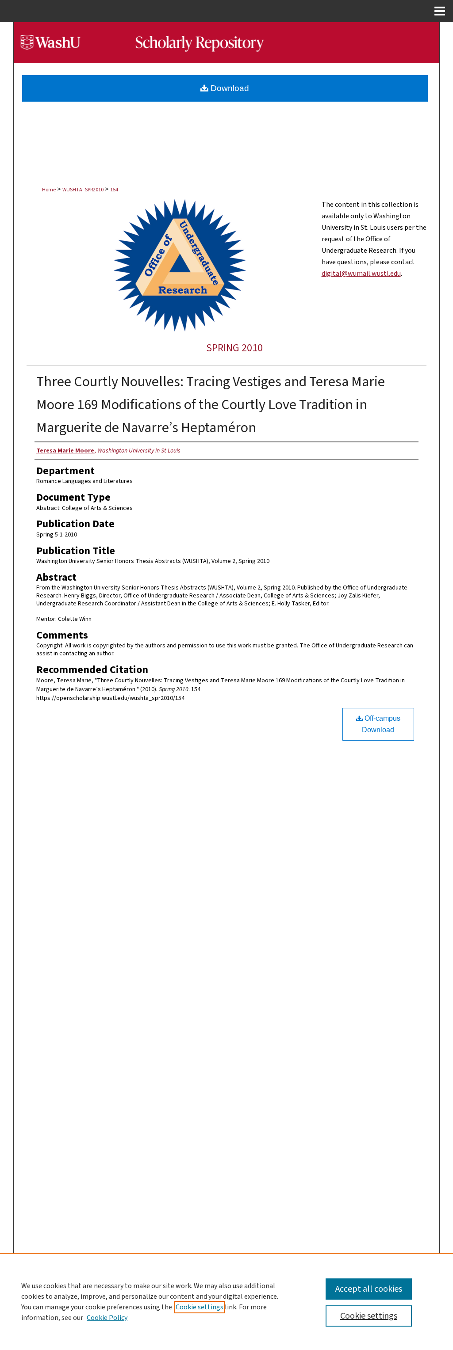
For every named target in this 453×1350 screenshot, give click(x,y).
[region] (226, 1301)
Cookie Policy (107, 1318)
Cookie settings (199, 1307)
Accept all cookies (368, 1289)
